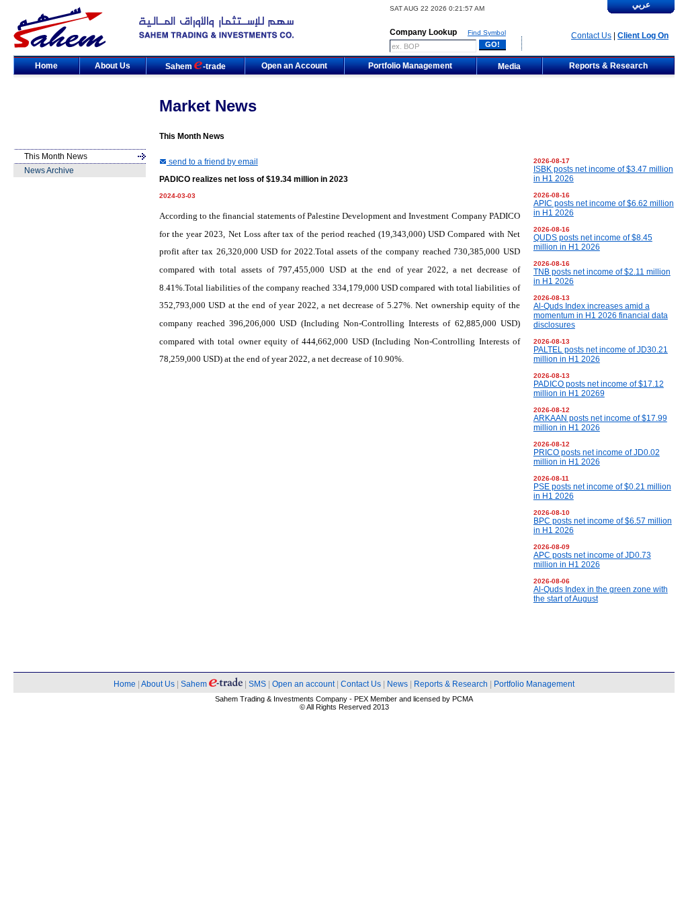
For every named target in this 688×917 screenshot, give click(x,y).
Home (125, 684)
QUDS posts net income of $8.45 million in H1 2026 (592, 242)
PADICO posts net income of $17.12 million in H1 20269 (598, 388)
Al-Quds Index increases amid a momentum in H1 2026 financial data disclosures (600, 315)
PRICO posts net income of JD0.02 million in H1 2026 (596, 457)
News (397, 684)
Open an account (303, 684)
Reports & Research (451, 684)
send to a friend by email (212, 161)
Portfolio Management (534, 684)
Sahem (195, 684)
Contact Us (591, 35)
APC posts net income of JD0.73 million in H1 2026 (592, 559)
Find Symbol (487, 32)
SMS (257, 684)
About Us (158, 684)
